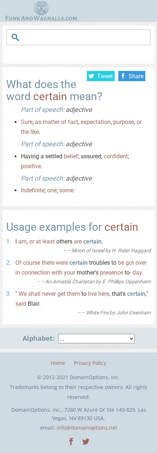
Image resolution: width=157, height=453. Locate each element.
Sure (26, 121)
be (121, 262)
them (73, 293)
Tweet (105, 76)
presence (111, 272)
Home (58, 362)
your (69, 272)
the (25, 131)
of (63, 121)
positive (31, 166)
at (38, 241)
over (140, 262)
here (103, 293)
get (61, 293)
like (34, 131)
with (56, 272)
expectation (96, 121)
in (17, 272)
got (130, 262)
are (78, 241)
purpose (123, 121)
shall (34, 293)
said (20, 303)
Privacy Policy (90, 362)
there (48, 262)
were (62, 262)
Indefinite (33, 190)
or (139, 121)
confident (116, 156)
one (52, 190)
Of (18, 262)
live (92, 293)
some (66, 190)
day (137, 272)
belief (71, 156)
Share (136, 76)
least (48, 241)
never (49, 293)
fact (73, 121)
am (22, 241)
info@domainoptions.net (87, 427)
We (23, 293)
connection (36, 272)
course (31, 262)
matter (51, 121)
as (38, 121)
